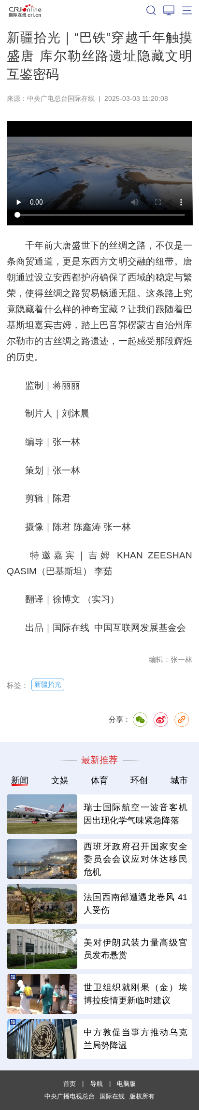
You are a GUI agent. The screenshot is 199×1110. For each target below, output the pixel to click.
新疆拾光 (47, 684)
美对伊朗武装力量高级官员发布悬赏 (135, 949)
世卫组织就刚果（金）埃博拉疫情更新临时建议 (135, 994)
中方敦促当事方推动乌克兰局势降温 (135, 1038)
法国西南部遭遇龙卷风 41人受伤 (135, 903)
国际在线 (25, 10)
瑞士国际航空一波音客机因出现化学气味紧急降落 (135, 814)
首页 (69, 1083)
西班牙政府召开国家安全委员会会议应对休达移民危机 (135, 859)
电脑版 (126, 1083)
